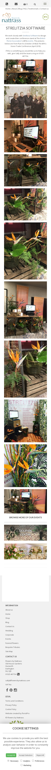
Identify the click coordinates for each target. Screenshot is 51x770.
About (14, 8)
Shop (7, 618)
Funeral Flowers (11, 643)
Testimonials (33, 8)
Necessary (14, 761)
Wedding (9, 630)
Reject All (40, 755)
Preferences (39, 761)
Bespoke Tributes (12, 647)
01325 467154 (11, 674)
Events (8, 639)
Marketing (27, 765)
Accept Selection (26, 755)
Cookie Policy (10, 709)
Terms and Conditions (14, 701)
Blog (20, 8)
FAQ (25, 8)
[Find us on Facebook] (7, 690)
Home (7, 8)
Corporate (9, 635)
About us (9, 610)
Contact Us (9, 626)
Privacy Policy (11, 705)
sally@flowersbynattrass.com (17, 680)
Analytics (26, 761)
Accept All (11, 755)
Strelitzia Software (30, 35)
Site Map (9, 651)
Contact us (44, 8)
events (30, 41)
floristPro (26, 713)
